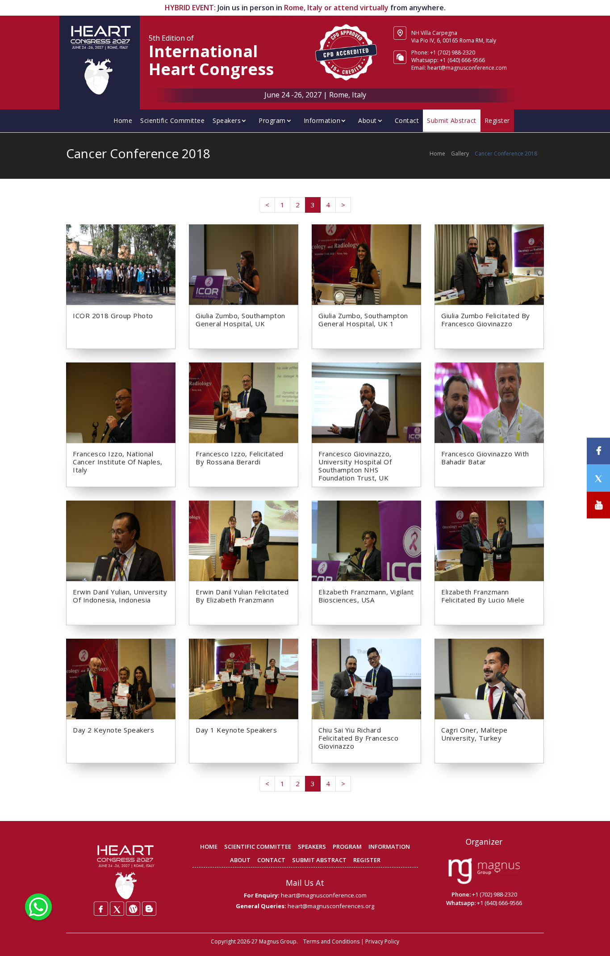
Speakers (227, 120)
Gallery (460, 153)
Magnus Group (278, 941)
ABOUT (240, 860)
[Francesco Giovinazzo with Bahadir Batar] (489, 401)
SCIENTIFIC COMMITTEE (257, 846)
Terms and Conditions (331, 941)
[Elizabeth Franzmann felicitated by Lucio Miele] (489, 539)
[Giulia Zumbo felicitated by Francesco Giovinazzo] (489, 263)
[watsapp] (38, 905)
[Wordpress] (133, 908)
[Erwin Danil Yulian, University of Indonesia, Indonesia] (120, 539)
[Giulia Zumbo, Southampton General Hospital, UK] (243, 263)
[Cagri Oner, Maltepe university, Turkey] (489, 678)
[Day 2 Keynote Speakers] (120, 678)
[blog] (149, 908)
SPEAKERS (312, 846)
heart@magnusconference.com (324, 895)
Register (497, 120)
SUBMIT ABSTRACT (319, 860)
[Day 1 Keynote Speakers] (243, 678)
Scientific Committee (172, 120)
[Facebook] (101, 908)
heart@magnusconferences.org (331, 906)
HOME (208, 846)
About (367, 120)
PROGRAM (347, 846)
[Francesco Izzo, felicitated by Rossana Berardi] (243, 401)
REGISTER (366, 860)
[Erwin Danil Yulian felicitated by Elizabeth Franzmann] (243, 539)
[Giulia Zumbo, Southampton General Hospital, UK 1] (366, 263)
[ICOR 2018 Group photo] (120, 263)
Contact (407, 120)
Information (322, 120)
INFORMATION (389, 846)
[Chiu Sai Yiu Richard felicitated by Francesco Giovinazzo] (366, 678)
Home (122, 120)
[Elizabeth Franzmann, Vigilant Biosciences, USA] (366, 539)
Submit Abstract (451, 120)
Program (272, 120)
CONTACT (271, 860)
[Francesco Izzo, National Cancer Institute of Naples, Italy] (120, 401)
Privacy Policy (382, 941)
